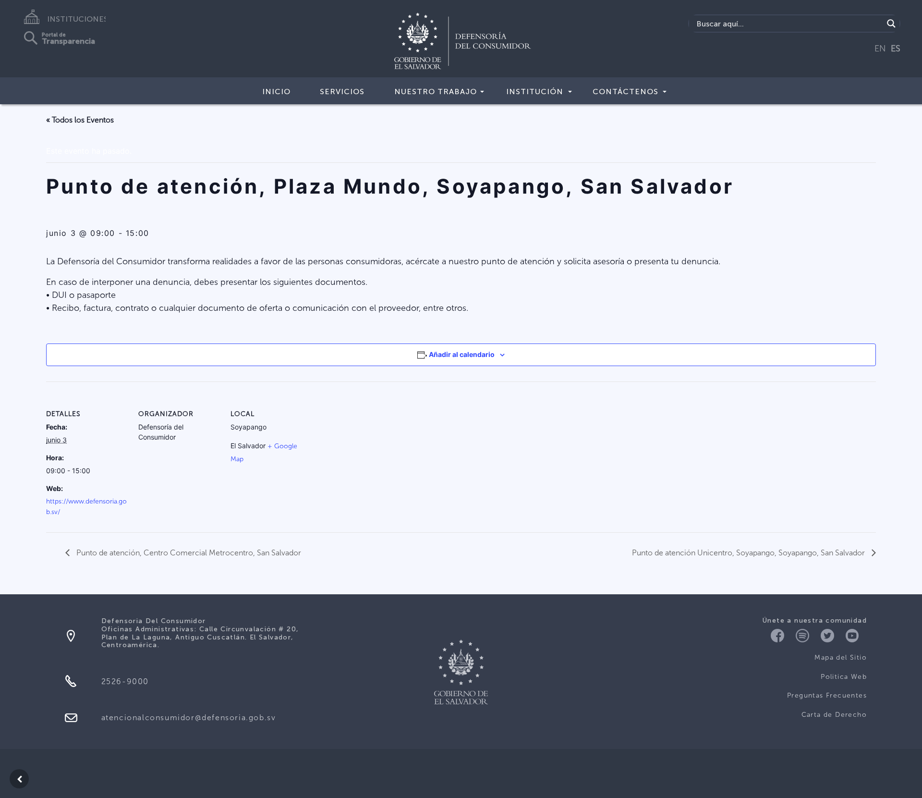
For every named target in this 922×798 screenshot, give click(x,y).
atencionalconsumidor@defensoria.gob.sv (188, 717)
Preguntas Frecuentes (827, 695)
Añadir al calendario (462, 354)
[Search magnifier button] (891, 23)
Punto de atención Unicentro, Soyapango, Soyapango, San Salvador (749, 552)
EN (880, 48)
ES (895, 48)
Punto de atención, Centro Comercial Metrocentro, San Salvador (187, 552)
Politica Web (844, 677)
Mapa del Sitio (840, 657)
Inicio (276, 91)
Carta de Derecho (834, 715)
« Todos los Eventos (80, 119)
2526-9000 (125, 681)
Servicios (342, 91)
